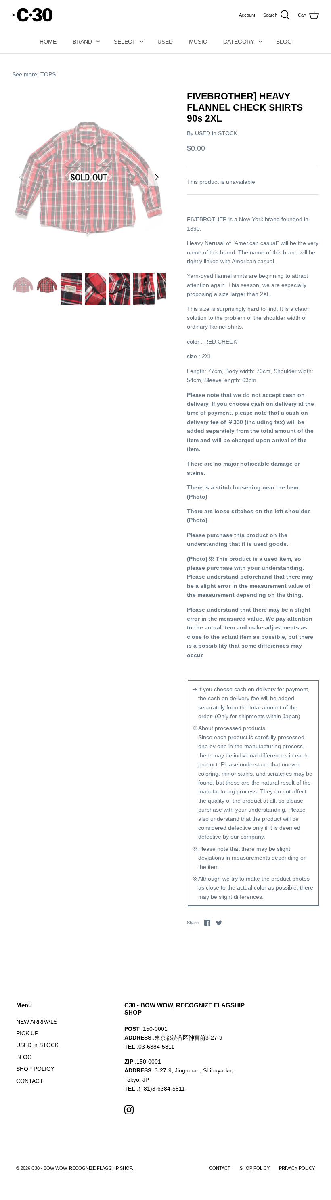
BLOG (284, 41)
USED (165, 41)
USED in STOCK (216, 133)
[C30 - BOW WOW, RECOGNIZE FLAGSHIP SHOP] (32, 15)
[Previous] (21, 177)
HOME (48, 41)
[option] (89, 177)
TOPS (48, 74)
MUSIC (198, 41)
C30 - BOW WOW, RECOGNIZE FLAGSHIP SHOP (81, 1168)
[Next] (157, 177)
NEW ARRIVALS (36, 1021)
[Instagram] (129, 1109)
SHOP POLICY (35, 1069)
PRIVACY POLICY (297, 1168)
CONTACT (29, 1081)
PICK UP (27, 1033)
